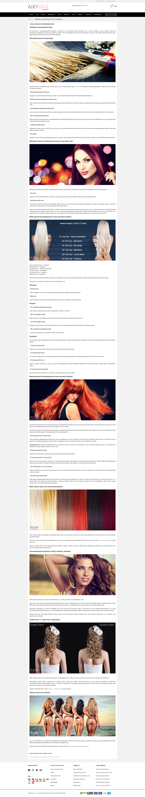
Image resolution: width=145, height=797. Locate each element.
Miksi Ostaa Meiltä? (78, 769)
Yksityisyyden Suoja (55, 775)
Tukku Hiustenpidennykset (102, 769)
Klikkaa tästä (85, 5)
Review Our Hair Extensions (102, 779)
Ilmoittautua (100, 1)
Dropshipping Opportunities (102, 775)
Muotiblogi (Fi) (76, 782)
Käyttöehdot (54, 779)
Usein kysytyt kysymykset (57, 769)
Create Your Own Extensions (103, 785)
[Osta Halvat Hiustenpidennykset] (38, 7)
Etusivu (30, 19)
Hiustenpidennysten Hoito (79, 772)
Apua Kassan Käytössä (79, 779)
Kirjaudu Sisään (111, 1)
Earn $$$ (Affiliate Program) (103, 782)
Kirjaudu (53, 785)
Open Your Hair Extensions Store (104, 772)
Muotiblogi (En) (77, 785)
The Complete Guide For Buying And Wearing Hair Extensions (44, 757)
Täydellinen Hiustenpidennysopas (81, 775)
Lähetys (53, 772)
